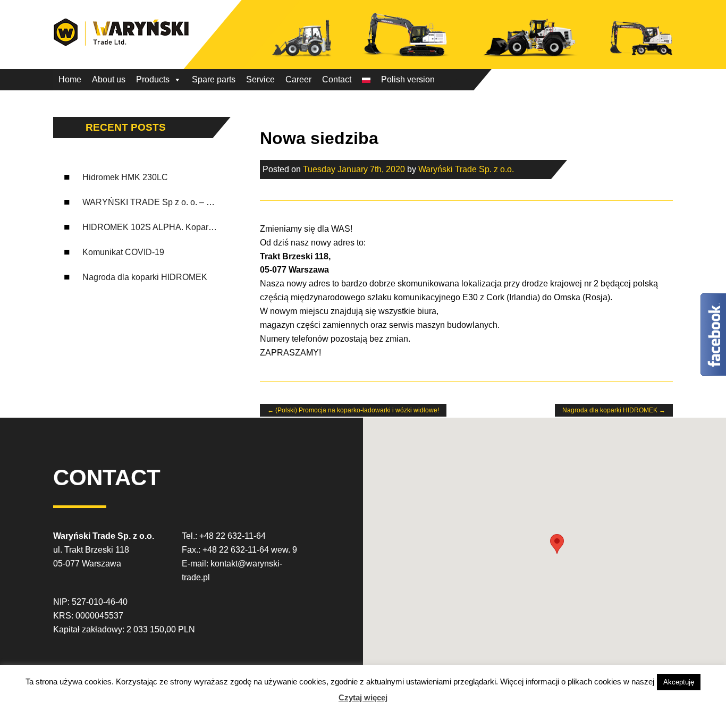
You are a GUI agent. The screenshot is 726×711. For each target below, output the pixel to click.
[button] (557, 544)
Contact (336, 79)
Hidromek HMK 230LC (125, 177)
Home (69, 79)
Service (260, 79)
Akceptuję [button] (678, 682)
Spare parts (213, 79)
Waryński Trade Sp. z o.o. (466, 169)
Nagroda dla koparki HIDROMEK (144, 277)
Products (153, 79)
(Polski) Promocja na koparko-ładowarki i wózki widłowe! (353, 410)
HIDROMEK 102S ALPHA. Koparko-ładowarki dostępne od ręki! (203, 227)
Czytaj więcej (363, 697)
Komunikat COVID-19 (123, 252)
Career (298, 79)
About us (108, 79)
